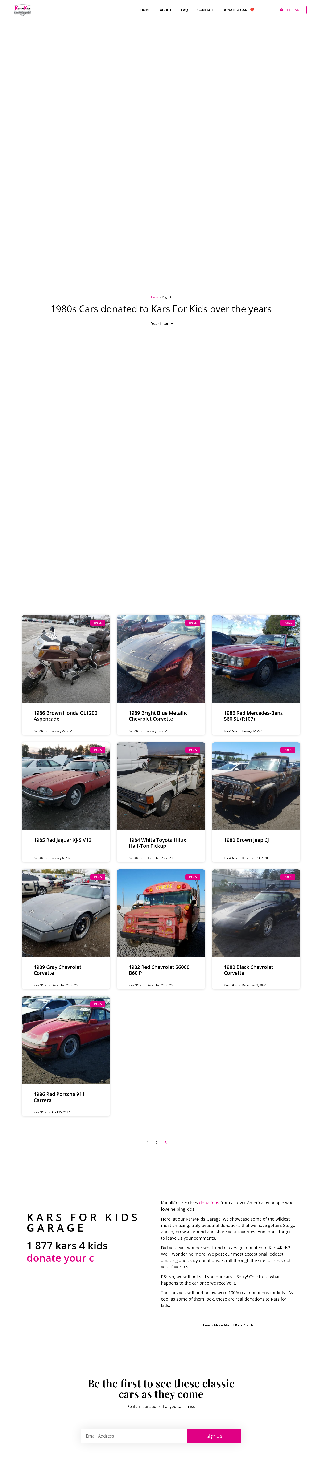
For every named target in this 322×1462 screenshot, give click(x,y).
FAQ (184, 10)
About (166, 10)
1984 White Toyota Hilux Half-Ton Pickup (157, 843)
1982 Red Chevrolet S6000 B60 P (159, 970)
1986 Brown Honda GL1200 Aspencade (65, 716)
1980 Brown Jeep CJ (246, 840)
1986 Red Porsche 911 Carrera (59, 1097)
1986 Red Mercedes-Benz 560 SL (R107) (253, 716)
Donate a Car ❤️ (238, 10)
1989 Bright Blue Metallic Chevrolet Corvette (158, 716)
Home (145, 10)
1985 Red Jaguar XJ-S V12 (62, 840)
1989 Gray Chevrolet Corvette (57, 970)
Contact (205, 10)
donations (209, 1203)
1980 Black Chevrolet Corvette (248, 970)
